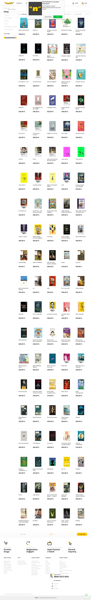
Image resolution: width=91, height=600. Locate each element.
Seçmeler (21, 314)
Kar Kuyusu (22, 133)
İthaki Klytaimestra (52, 417)
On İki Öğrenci (36, 443)
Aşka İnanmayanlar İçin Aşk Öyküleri (52, 159)
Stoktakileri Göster (66, 14)
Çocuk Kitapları (8, 18)
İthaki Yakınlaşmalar (79, 392)
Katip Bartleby (22, 262)
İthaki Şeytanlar (23, 340)
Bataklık (78, 520)
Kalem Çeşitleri (63, 567)
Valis (62, 185)
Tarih (6, 23)
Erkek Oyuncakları (36, 562)
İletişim (5, 571)
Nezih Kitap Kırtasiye (9, 3)
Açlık (48, 288)
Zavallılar (35, 520)
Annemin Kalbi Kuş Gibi (81, 56)
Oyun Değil (64, 133)
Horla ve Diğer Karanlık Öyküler (65, 237)
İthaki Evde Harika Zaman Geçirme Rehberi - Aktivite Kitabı (37, 340)
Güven (20, 494)
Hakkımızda (6, 562)
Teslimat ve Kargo (8, 570)
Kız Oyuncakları (63, 565)
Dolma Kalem (35, 561)
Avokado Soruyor (80, 81)
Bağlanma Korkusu (52, 133)
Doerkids (34, 564)
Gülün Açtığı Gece (37, 314)
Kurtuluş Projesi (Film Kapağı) (80, 185)
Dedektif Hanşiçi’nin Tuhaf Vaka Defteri (24, 521)
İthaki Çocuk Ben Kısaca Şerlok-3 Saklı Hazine (65, 340)
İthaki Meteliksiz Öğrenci (37, 366)
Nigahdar (21, 107)
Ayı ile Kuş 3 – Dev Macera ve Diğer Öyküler (37, 211)
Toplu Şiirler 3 (22, 185)
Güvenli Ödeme (7, 565)
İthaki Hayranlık (23, 391)
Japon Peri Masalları (64, 495)
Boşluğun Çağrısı (65, 56)
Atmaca (21, 159)
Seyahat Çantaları (50, 573)
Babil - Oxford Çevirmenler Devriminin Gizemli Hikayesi (66, 521)
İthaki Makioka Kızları (22, 418)
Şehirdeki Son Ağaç (66, 30)
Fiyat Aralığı (7, 33)
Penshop (48, 567)
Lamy (60, 561)
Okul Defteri (34, 570)
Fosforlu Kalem (35, 567)
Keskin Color (34, 574)
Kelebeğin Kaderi (51, 107)
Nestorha (35, 30)
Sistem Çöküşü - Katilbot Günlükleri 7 (66, 211)
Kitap (47, 561)
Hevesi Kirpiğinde (51, 81)
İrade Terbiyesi (79, 288)
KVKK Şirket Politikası (22, 564)
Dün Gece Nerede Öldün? (80, 108)
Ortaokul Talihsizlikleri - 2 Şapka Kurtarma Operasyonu (23, 469)
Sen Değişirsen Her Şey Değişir (38, 108)
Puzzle (60, 568)
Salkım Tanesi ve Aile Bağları (65, 82)
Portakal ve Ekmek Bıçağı (52, 30)
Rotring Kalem (35, 573)
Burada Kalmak (37, 81)
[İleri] (82, 534)
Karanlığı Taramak (52, 314)
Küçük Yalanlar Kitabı (65, 108)
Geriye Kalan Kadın (81, 236)
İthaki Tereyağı (79, 314)
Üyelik (76, 3)
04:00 (34, 159)
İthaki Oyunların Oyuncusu (51, 366)
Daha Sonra (48, 17)
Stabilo (61, 571)
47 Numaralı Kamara (36, 134)
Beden (63, 262)
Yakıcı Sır (78, 262)
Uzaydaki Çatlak (37, 185)
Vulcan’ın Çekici (23, 236)
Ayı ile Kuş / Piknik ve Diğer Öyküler (66, 443)
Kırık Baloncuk (22, 211)
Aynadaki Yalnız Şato (65, 314)
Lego (47, 565)
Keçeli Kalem (62, 562)
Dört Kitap (49, 236)
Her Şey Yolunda (80, 133)
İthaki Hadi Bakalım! (24, 30)
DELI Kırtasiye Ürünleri (37, 565)
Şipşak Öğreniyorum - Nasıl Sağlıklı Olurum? (51, 56)
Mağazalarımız (7, 561)
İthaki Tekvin (64, 391)
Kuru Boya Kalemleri (64, 573)
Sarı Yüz (63, 469)
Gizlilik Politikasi (21, 561)
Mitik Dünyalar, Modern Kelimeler (51, 263)
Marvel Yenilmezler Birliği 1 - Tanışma (52, 495)
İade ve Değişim (8, 567)
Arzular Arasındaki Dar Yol (80, 30)
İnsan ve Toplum (9, 29)
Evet (58, 17)
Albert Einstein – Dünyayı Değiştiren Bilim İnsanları (38, 237)
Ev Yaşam (48, 571)
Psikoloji (7, 21)
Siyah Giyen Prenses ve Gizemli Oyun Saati (81, 211)
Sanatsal (48, 568)
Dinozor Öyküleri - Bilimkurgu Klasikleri (52, 521)
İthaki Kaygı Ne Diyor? (22, 366)
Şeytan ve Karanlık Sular (38, 469)
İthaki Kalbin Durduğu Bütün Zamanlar (51, 392)
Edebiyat (7, 15)
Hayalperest (50, 469)
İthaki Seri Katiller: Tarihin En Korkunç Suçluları (38, 392)
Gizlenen (78, 417)
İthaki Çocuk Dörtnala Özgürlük (80, 340)
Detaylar (78, 469)
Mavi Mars (35, 55)
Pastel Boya (62, 564)
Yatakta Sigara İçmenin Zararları (80, 495)
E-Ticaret (40, 597)
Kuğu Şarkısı (36, 494)
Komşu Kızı (50, 443)
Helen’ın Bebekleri (37, 262)
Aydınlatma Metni (22, 562)
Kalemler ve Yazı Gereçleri (65, 570)
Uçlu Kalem (34, 571)
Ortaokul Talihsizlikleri (79, 443)
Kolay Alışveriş (7, 568)
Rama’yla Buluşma (24, 443)
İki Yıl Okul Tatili (65, 288)
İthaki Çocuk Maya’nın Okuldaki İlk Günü (52, 340)
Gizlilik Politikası (7, 564)
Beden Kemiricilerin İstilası (52, 185)
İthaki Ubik (64, 365)
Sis (33, 288)
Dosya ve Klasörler (36, 568)
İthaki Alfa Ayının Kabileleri (80, 366)
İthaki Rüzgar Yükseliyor (64, 418)
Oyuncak (48, 564)
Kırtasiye (48, 562)
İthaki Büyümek (37, 417)
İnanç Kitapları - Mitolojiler (11, 26)
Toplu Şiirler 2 (79, 159)
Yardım (5, 573)
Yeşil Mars (21, 55)
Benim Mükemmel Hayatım (23, 288)
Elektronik (48, 570)
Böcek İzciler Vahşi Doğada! (52, 211)
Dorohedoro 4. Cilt (23, 81)
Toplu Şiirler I (64, 159)
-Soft (36, 597)
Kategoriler (19, 3)
